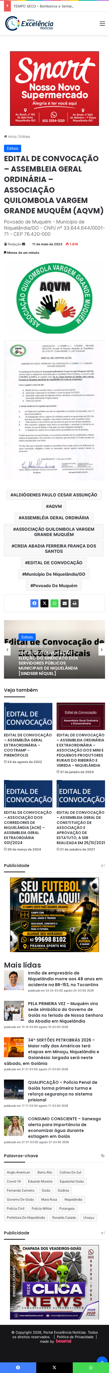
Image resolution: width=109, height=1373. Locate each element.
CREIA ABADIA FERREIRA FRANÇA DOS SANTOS (55, 548)
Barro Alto (45, 1172)
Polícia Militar (42, 1208)
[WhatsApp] (54, 603)
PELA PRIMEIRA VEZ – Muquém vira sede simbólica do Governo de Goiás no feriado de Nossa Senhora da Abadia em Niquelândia (65, 1012)
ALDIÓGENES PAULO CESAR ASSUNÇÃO (55, 494)
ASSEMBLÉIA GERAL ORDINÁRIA (55, 517)
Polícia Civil (15, 1208)
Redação (14, 244)
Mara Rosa (49, 1199)
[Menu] (102, 25)
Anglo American (18, 1172)
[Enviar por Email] (65, 603)
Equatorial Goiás (72, 1181)
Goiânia (63, 1190)
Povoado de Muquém (55, 585)
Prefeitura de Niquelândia (26, 1217)
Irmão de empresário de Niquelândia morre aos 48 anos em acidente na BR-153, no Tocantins (65, 979)
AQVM (55, 506)
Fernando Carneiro (20, 1190)
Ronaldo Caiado (64, 1217)
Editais (24, 136)
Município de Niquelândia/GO (55, 574)
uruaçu (88, 1217)
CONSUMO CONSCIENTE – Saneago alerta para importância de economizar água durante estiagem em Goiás (64, 1127)
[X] (44, 603)
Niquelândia (73, 1199)
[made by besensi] (63, 1341)
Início (12, 136)
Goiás (46, 1190)
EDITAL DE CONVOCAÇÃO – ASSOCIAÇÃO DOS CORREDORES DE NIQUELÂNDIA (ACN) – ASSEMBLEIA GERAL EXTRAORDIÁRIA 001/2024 (28, 827)
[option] (54, 649)
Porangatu (67, 1208)
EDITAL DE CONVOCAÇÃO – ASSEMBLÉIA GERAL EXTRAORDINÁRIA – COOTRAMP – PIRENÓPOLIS (28, 745)
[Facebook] (34, 603)
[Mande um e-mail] (23, 244)
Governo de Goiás (20, 1199)
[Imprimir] (75, 603)
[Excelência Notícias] (29, 23)
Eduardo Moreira (40, 1181)
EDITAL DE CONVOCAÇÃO (55, 562)
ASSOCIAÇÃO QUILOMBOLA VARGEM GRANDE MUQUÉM (55, 531)
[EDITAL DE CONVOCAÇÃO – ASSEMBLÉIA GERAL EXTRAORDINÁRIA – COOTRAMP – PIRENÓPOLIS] (28, 716)
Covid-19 (14, 1181)
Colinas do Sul (70, 1172)
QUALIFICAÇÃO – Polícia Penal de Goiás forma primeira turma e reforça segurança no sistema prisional (62, 1091)
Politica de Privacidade (75, 1337)
